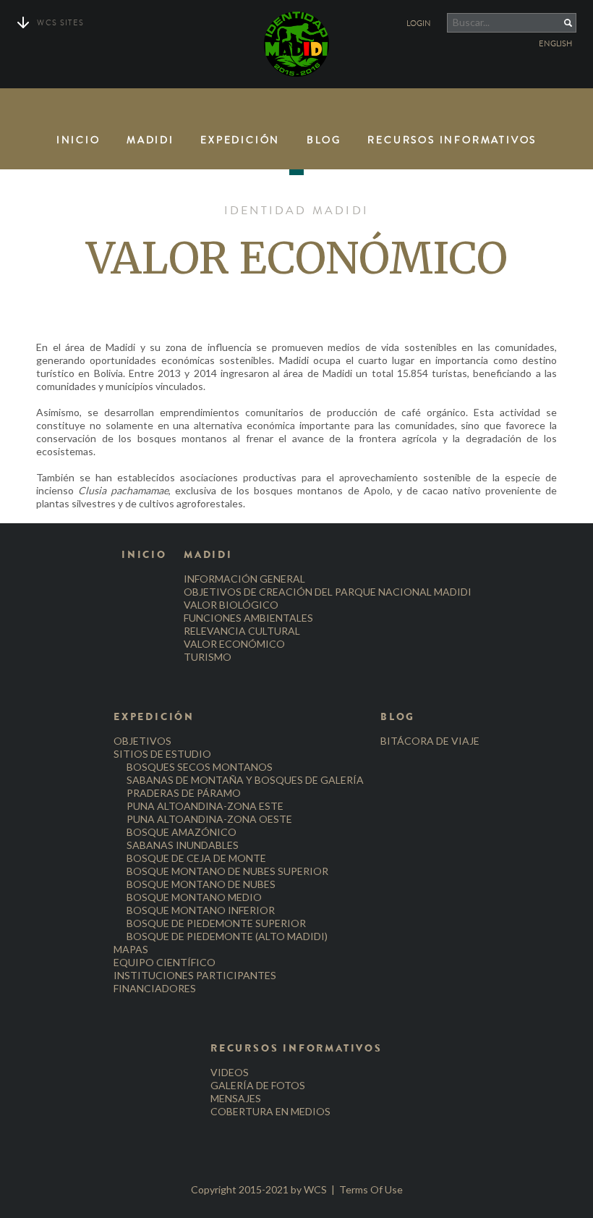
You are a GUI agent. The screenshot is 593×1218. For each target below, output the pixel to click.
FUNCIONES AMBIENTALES (248, 618)
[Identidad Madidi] (296, 44)
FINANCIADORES (155, 988)
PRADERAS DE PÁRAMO (184, 793)
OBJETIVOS (142, 741)
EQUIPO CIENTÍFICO (165, 962)
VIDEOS (229, 1072)
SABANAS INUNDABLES (183, 845)
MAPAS (131, 949)
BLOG (324, 140)
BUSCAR (556, 23)
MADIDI (150, 140)
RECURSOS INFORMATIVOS (452, 140)
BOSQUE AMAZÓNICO (181, 832)
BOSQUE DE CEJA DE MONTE (196, 858)
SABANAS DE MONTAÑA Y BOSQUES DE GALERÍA (245, 780)
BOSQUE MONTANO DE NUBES (201, 884)
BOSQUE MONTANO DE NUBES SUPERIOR (227, 871)
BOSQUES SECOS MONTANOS (200, 767)
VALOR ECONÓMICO (234, 644)
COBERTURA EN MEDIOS (270, 1111)
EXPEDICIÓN (240, 140)
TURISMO (207, 657)
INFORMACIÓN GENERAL (244, 578)
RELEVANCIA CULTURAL (242, 631)
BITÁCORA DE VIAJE (429, 741)
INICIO (78, 140)
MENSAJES (235, 1098)
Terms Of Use (371, 1189)
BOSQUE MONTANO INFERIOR (201, 910)
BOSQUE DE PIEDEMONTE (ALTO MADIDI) (227, 936)
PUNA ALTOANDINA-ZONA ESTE (205, 806)
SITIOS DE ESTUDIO (162, 754)
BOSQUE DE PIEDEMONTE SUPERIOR (216, 923)
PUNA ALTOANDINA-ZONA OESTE (209, 819)
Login (418, 23)
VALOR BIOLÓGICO (231, 605)
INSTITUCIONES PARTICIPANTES (195, 975)
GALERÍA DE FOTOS (257, 1085)
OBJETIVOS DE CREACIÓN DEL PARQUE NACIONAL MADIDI (328, 591)
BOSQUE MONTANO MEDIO (194, 897)
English (555, 43)
